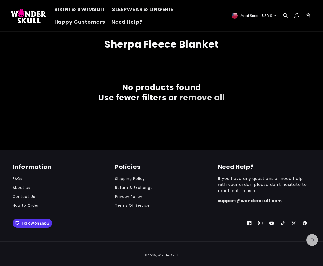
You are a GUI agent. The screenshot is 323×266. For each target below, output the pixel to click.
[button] (285, 15)
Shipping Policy (130, 178)
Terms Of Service (132, 205)
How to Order (26, 205)
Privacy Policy (128, 196)
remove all (202, 98)
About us (21, 187)
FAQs (17, 178)
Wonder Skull (168, 255)
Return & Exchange (134, 187)
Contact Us (24, 196)
